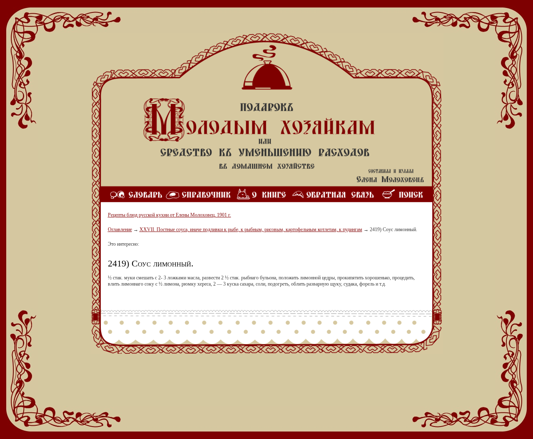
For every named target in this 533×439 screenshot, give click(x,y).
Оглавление (120, 229)
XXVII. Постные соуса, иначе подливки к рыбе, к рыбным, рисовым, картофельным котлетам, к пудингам (250, 229)
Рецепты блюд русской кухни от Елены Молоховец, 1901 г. (169, 215)
